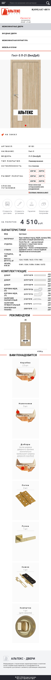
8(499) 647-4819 (41, 9)
